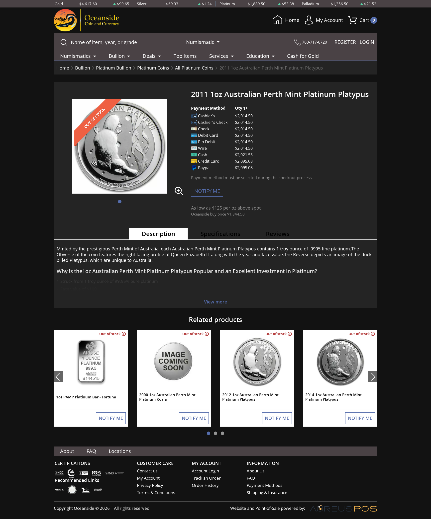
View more (215, 302)
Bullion (82, 68)
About (67, 451)
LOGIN (367, 42)
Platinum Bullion (113, 68)
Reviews (278, 233)
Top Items (185, 56)
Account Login (205, 471)
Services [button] (218, 56)
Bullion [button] (117, 56)
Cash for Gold (303, 56)
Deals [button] (149, 56)
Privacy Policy (150, 485)
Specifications (220, 233)
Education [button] (257, 56)
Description (158, 233)
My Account (329, 20)
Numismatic (201, 42)
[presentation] (58, 376)
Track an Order (206, 478)
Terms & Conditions (156, 492)
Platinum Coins (153, 68)
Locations (120, 451)
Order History (205, 485)
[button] (119, 201)
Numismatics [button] (75, 56)
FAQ (91, 451)
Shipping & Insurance (267, 492)
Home (292, 20)
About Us (255, 471)
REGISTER (345, 42)
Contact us (147, 471)
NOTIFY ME (207, 191)
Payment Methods (264, 485)
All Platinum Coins (194, 68)
